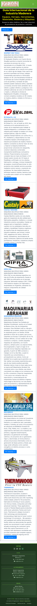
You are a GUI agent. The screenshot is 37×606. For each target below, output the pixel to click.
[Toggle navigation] (33, 4)
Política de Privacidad (11, 603)
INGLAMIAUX (8, 412)
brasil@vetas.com (19, 591)
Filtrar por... (6, 30)
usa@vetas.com (19, 561)
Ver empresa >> (10, 103)
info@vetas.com (19, 577)
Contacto (29, 603)
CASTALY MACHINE (10, 210)
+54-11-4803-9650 (19, 575)
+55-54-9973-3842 (19, 589)
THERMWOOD (9, 487)
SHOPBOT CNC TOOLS (11, 53)
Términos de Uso (21, 603)
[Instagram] (20, 549)
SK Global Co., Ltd (10, 117)
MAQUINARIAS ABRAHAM (13, 316)
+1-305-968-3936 (19, 559)
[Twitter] (17, 549)
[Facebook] (14, 549)
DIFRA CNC (8, 269)
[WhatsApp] (23, 549)
